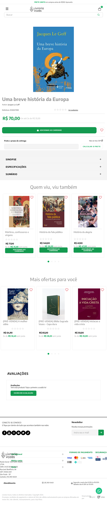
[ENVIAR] (101, 432)
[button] (48, 354)
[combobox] (53, 14)
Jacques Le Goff (14, 105)
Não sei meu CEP (95, 141)
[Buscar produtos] (99, 14)
